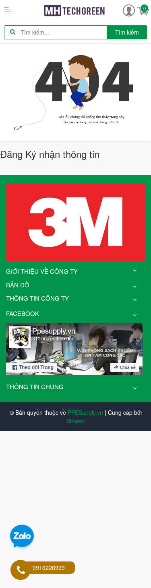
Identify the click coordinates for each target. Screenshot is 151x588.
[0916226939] (21, 570)
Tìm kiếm (127, 32)
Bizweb (75, 421)
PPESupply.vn (85, 412)
